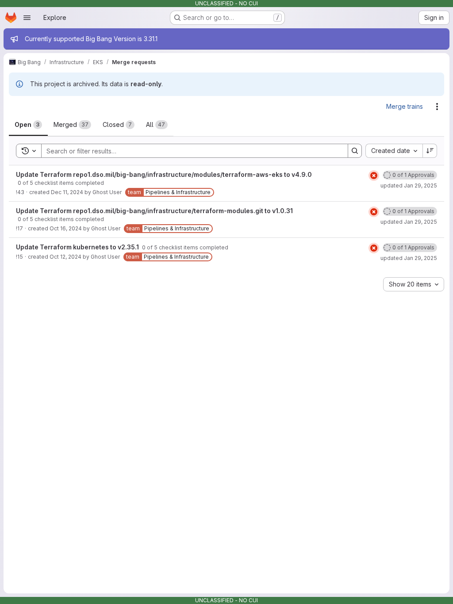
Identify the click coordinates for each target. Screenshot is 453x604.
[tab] (28, 125)
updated (408, 185)
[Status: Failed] (374, 175)
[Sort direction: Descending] (430, 151)
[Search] (355, 151)
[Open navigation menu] (27, 18)
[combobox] (393, 151)
